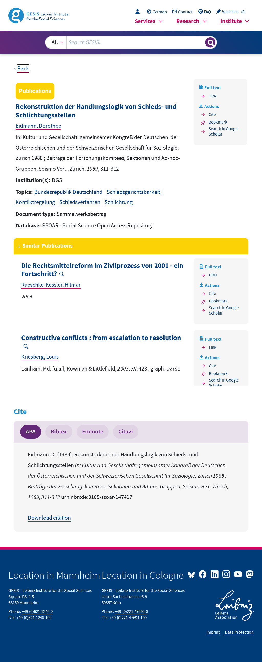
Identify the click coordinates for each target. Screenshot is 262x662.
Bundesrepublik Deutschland (68, 192)
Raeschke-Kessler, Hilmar (51, 285)
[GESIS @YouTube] (238, 574)
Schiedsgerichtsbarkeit (133, 192)
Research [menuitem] (187, 21)
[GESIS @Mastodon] (249, 574)
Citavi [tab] (125, 432)
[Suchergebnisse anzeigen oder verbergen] (210, 42)
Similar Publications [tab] (47, 246)
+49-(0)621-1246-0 (37, 611)
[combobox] (131, 42)
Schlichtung (119, 202)
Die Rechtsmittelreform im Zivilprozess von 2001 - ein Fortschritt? (102, 270)
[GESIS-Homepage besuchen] (38, 15)
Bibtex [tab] (59, 432)
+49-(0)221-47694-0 (131, 611)
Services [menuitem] (145, 21)
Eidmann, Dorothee (38, 126)
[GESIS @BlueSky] (192, 574)
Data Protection (239, 632)
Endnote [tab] (92, 432)
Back (23, 68)
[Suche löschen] (201, 42)
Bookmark (218, 122)
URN (213, 96)
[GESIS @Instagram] (227, 574)
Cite (212, 114)
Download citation (49, 518)
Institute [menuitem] (231, 21)
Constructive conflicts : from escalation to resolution (101, 338)
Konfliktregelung (35, 202)
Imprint (213, 632)
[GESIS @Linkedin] (215, 574)
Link (212, 347)
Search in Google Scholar (223, 131)
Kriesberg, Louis (40, 357)
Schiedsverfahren (79, 202)
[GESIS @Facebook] (203, 574)
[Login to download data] (138, 12)
